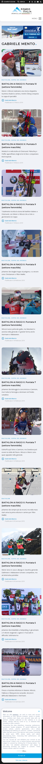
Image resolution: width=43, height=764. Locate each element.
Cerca (22, 2)
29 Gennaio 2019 (18, 521)
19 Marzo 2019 (18, 163)
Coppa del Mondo (18, 80)
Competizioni (9, 2)
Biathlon (6, 80)
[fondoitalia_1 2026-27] (21, 32)
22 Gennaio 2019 (18, 641)
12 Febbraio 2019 (19, 401)
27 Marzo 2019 (18, 102)
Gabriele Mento (11, 100)
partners (15, 714)
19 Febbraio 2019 (19, 341)
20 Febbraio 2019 (19, 280)
